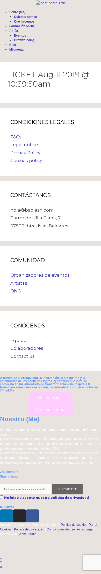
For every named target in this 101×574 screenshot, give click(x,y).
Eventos (20, 35)
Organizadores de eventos (40, 275)
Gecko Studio (27, 534)
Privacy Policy (25, 152)
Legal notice (24, 144)
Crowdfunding (24, 40)
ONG (15, 290)
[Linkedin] (6, 515)
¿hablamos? (9, 472)
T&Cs (15, 136)
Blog (12, 45)
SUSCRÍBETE (67, 489)
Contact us (22, 356)
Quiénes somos (25, 17)
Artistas (18, 283)
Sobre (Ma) (17, 12)
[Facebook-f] (32, 515)
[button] (50, 398)
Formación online (22, 26)
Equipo (18, 340)
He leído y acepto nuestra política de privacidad (46, 498)
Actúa (13, 31)
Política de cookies (74, 525)
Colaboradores (26, 348)
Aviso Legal (85, 529)
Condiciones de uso (61, 529)
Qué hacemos (24, 21)
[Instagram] (19, 515)
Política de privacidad (29, 529)
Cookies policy (26, 160)
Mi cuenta (16, 49)
